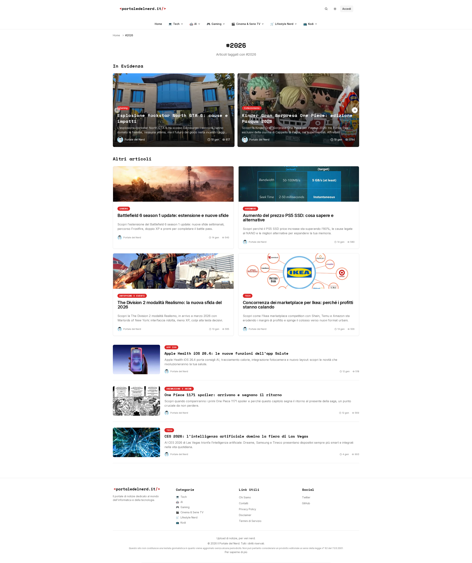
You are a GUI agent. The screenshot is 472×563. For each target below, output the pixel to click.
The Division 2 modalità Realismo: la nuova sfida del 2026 (169, 305)
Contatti (243, 503)
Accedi (346, 8)
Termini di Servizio (250, 520)
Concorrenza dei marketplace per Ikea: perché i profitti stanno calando (298, 305)
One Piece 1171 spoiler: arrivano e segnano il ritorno (223, 394)
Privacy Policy (247, 509)
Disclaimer (245, 515)
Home (158, 23)
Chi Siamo (245, 497)
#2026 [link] (129, 35)
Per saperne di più (236, 552)
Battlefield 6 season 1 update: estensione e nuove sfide (172, 215)
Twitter (306, 497)
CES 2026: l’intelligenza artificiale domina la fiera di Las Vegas (236, 436)
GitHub (306, 503)
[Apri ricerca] (326, 9)
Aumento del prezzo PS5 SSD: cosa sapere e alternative (288, 217)
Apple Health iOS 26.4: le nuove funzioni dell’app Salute (226, 353)
